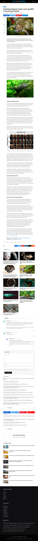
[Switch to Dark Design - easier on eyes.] (32, 1)
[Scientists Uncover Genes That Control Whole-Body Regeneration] (10, 282)
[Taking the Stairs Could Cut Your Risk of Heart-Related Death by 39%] (5, 466)
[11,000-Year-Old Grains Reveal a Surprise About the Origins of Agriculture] (5, 451)
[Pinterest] (4, 26)
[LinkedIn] (4, 24)
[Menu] (3, 1)
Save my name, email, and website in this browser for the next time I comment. (18, 369)
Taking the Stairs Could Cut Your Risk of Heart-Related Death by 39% (21, 465)
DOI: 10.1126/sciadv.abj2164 (12, 235)
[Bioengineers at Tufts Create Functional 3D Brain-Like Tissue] (27, 282)
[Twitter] (4, 22)
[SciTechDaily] (19, 1)
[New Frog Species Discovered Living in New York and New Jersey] (10, 308)
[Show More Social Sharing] (29, 15)
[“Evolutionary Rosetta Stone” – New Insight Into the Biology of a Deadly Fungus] (27, 269)
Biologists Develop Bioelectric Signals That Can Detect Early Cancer (10, 301)
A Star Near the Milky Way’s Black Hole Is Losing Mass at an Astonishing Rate (21, 476)
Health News (5, 510)
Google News (18, 239)
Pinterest (4, 496)
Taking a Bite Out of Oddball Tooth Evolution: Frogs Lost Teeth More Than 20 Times (27, 262)
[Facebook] (4, 20)
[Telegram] (4, 28)
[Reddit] (4, 33)
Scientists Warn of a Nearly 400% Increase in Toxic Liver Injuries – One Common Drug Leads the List (18, 523)
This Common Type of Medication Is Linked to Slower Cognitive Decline (21, 455)
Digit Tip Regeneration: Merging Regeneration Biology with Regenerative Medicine (14, 422)
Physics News (5, 512)
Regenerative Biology (13, 242)
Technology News (6, 516)
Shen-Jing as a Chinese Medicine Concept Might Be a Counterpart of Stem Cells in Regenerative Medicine (17, 400)
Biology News (5, 506)
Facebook (4, 492)
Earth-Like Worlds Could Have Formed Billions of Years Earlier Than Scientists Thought (16, 525)
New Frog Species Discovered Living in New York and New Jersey (10, 314)
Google (13, 239)
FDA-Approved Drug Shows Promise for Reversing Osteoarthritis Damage (22, 445)
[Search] (34, 1)
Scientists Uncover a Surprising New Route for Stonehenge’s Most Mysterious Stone (20, 471)
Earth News (5, 509)
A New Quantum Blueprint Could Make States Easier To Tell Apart (13, 530)
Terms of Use (30, 538)
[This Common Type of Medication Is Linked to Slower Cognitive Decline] (5, 456)
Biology (5, 6)
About (13, 538)
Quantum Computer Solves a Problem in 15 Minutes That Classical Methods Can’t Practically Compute (20, 461)
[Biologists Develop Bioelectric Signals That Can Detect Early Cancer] (10, 295)
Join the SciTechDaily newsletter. (24, 237)
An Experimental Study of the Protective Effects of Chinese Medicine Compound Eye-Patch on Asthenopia (17, 392)
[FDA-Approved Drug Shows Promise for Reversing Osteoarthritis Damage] (5, 446)
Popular (8, 242)
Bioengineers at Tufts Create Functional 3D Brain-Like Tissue (27, 288)
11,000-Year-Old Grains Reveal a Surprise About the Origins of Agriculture (20, 451)
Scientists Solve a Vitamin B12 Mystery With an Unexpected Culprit (21, 480)
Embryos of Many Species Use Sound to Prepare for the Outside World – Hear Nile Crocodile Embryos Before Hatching (10, 275)
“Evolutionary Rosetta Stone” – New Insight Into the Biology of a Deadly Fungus (26, 275)
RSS (3, 499)
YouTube (4, 495)
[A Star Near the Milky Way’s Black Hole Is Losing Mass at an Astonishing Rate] (5, 476)
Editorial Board (20, 538)
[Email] (4, 30)
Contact (16, 538)
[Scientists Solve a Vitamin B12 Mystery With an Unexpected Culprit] (5, 481)
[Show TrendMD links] (34, 407)
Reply (33, 330)
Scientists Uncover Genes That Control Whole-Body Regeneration (10, 288)
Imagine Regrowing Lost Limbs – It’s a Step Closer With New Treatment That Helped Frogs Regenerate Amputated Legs (10, 262)
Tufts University (19, 242)
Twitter (4, 493)
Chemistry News (5, 507)
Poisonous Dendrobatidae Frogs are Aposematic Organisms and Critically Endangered (26, 301)
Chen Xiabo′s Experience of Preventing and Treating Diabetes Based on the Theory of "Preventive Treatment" (18, 394)
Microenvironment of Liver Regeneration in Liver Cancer (10, 381)
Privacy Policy (25, 538)
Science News (5, 513)
